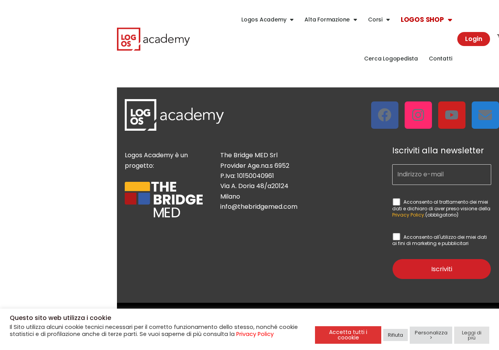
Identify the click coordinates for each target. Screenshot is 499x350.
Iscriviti (441, 269)
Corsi (375, 19)
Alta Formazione (327, 19)
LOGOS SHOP (422, 19)
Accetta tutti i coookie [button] (348, 334)
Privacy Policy (408, 214)
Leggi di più (471, 335)
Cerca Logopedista (391, 58)
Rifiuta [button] (395, 335)
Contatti (440, 58)
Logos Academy (263, 19)
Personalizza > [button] (431, 335)
